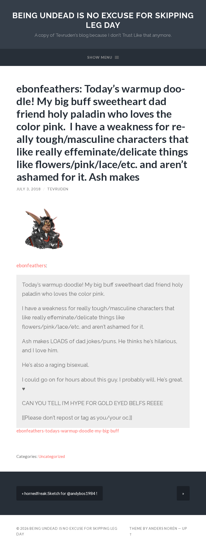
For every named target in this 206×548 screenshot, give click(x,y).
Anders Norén (163, 528)
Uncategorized (51, 456)
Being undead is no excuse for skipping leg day (103, 20)
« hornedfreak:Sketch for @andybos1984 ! (59, 493)
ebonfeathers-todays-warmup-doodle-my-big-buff (67, 431)
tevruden (57, 189)
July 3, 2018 (28, 189)
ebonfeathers (31, 265)
